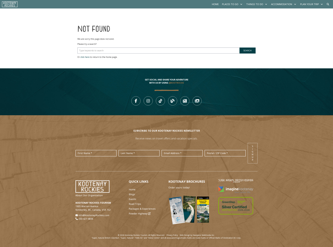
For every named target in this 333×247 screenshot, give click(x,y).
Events (132, 199)
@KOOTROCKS (176, 82)
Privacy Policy (172, 235)
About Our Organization (89, 195)
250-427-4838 (85, 218)
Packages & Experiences (142, 208)
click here (84, 57)
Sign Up (253, 153)
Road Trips (135, 203)
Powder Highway (138, 213)
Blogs (132, 194)
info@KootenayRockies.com (93, 215)
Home (215, 4)
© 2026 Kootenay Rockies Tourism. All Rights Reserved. (141, 235)
